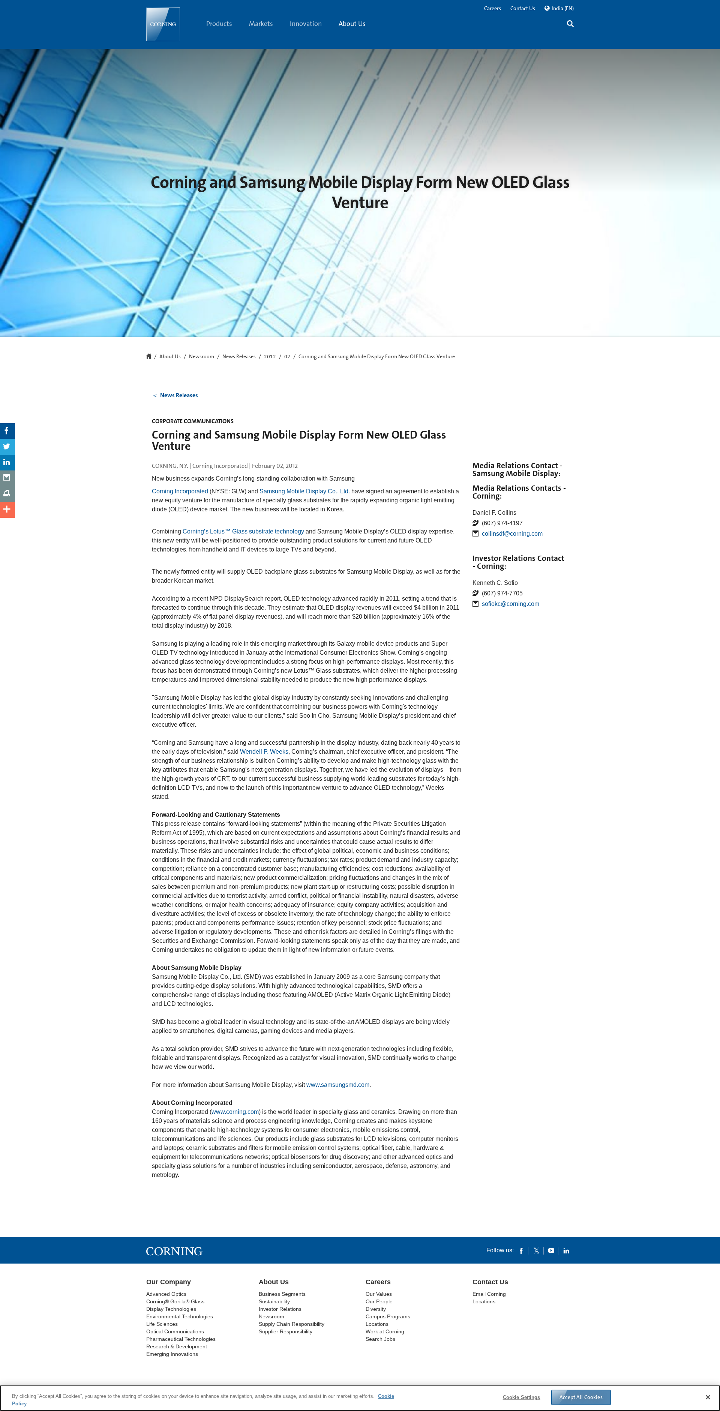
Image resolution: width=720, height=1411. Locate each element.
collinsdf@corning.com (512, 533)
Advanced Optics (166, 1294)
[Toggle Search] (570, 24)
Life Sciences (162, 1324)
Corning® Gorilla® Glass (175, 1301)
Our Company (168, 1282)
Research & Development (176, 1346)
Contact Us (522, 8)
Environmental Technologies (179, 1316)
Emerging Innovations (172, 1354)
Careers (492, 8)
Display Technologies (171, 1309)
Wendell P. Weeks (264, 751)
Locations (377, 1324)
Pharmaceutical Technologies (181, 1339)
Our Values (379, 1294)
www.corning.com (235, 1112)
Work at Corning (385, 1331)
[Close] (708, 1397)
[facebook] (521, 1250)
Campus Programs (388, 1316)
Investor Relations (280, 1309)
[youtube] (551, 1250)
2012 (270, 357)
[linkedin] (566, 1250)
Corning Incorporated (180, 491)
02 (287, 357)
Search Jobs (380, 1339)
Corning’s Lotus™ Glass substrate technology (243, 531)
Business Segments (282, 1294)
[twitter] (536, 1250)
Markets (261, 23)
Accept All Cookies (581, 1397)
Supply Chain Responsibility (291, 1324)
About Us (352, 23)
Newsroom (201, 357)
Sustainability (274, 1301)
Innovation (306, 23)
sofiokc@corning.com (510, 604)
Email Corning (489, 1294)
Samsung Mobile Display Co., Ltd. (305, 491)
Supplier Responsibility (285, 1331)
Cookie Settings (521, 1397)
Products (219, 23)
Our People (379, 1301)
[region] (360, 1398)
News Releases (239, 357)
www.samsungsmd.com (337, 1085)
